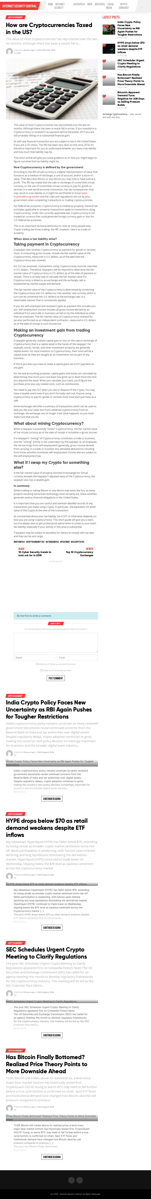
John (19, 53)
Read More (20, 791)
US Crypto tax (78, 541)
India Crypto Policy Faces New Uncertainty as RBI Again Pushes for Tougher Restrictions (49, 709)
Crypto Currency (15, 17)
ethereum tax (53, 541)
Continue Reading (52, 798)
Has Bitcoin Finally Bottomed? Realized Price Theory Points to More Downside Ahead (46, 1064)
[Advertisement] (56, 583)
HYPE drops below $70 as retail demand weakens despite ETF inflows (46, 828)
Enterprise (79, 4)
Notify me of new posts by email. (57, 670)
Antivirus (100, 4)
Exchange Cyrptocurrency (115, 114)
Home (50, 4)
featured (66, 541)
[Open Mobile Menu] (42, 6)
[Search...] (140, 7)
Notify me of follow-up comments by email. (57, 664)
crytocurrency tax (36, 541)
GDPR (89, 4)
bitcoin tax (20, 541)
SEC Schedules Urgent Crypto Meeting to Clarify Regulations (46, 953)
